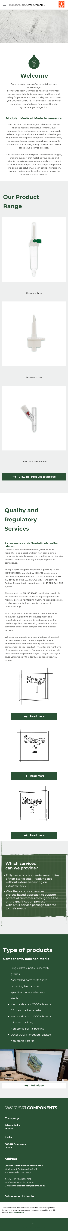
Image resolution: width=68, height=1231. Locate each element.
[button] (34, 1224)
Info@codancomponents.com (28, 1186)
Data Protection (16, 1213)
